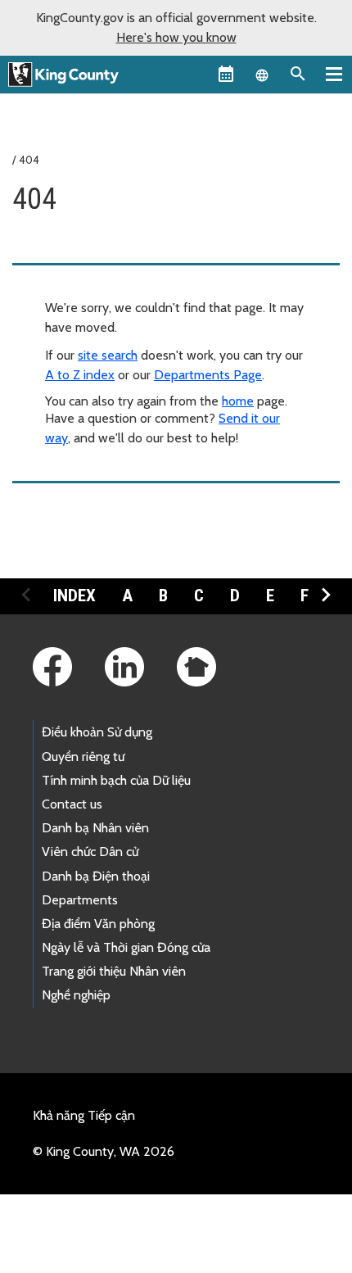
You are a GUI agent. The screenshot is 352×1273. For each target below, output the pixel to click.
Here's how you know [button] (176, 37)
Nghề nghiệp (76, 995)
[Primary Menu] (334, 74)
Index (74, 595)
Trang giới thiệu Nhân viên (114, 971)
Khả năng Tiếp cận (84, 1115)
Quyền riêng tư (83, 756)
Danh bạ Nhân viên (95, 828)
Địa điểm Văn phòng (98, 923)
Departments (80, 900)
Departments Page (208, 375)
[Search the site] (298, 74)
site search (108, 355)
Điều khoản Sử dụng (97, 732)
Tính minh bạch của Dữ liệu (116, 780)
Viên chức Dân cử (90, 851)
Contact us (72, 804)
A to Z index (80, 375)
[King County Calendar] (226, 74)
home (238, 401)
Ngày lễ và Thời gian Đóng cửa (126, 947)
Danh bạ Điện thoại (96, 876)
